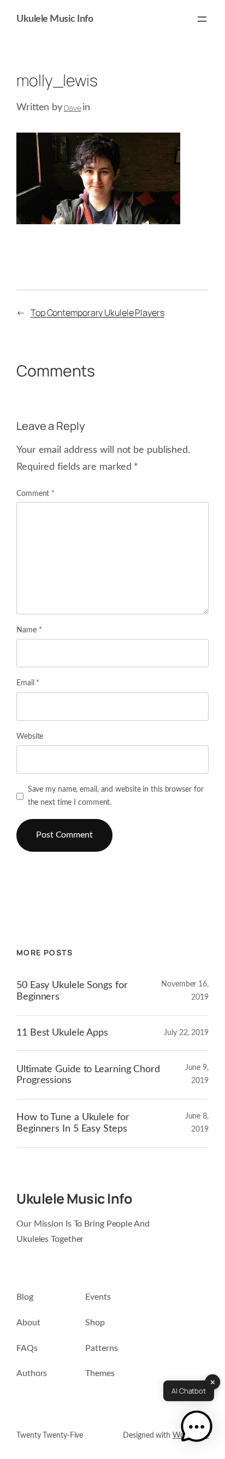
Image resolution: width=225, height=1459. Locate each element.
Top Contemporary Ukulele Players (97, 313)
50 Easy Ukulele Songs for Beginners (72, 991)
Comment (35, 494)
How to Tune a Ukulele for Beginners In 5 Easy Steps (72, 1123)
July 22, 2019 (186, 1033)
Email (27, 683)
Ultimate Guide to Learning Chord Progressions (88, 1075)
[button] (196, 1428)
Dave (72, 108)
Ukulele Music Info (54, 19)
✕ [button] (213, 1381)
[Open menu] (202, 19)
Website (29, 736)
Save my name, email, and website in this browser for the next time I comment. (116, 796)
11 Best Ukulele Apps (62, 1032)
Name (29, 630)
